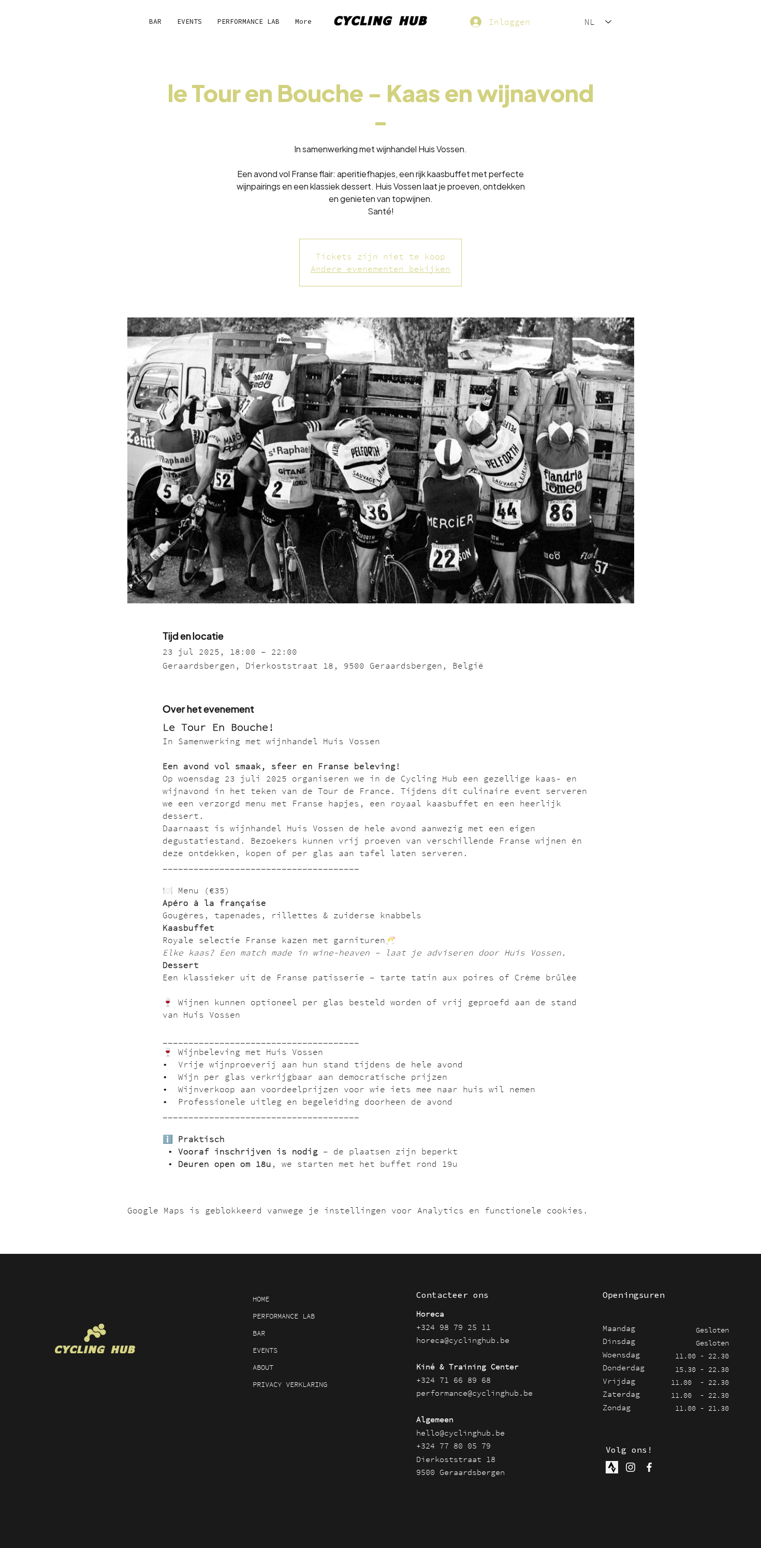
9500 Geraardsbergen (460, 1472)
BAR (259, 1333)
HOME (261, 1299)
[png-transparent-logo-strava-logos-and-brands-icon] (612, 1467)
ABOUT (263, 1367)
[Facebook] (649, 1467)
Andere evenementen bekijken (380, 269)
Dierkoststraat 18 (455, 1459)
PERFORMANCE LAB (284, 1316)
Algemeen (434, 1419)
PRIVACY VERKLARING (290, 1384)
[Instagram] (630, 1467)
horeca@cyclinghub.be (462, 1340)
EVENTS (265, 1350)
